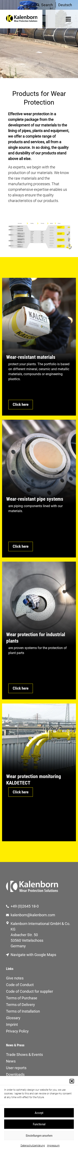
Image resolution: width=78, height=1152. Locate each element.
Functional (39, 1124)
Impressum (53, 1145)
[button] (72, 1081)
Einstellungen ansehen (39, 1135)
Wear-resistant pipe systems (34, 499)
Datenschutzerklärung (33, 1145)
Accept (39, 1113)
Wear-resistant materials (30, 357)
